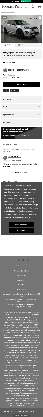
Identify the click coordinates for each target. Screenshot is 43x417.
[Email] (4, 90)
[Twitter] (18, 260)
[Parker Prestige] (15, 6)
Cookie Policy (21, 280)
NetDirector (8, 411)
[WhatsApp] (17, 90)
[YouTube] (23, 260)
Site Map (21, 285)
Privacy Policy (21, 276)
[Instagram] (28, 260)
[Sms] (14, 90)
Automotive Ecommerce (24, 411)
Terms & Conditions (21, 271)
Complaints (21, 289)
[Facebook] (14, 260)
